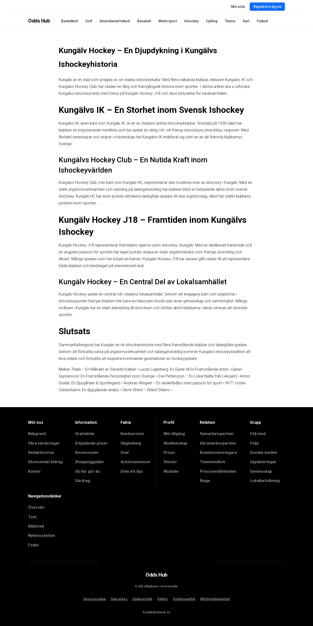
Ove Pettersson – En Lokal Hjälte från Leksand (197, 376)
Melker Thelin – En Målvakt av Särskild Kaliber (97, 369)
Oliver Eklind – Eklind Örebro (146, 390)
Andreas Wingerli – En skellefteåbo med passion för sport (172, 383)
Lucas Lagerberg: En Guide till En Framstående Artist (183, 369)
